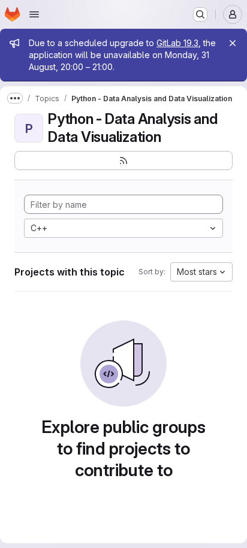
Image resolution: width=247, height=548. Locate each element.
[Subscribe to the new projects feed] (123, 160)
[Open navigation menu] (34, 14)
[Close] (232, 43)
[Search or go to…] (200, 14)
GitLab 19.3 (177, 43)
